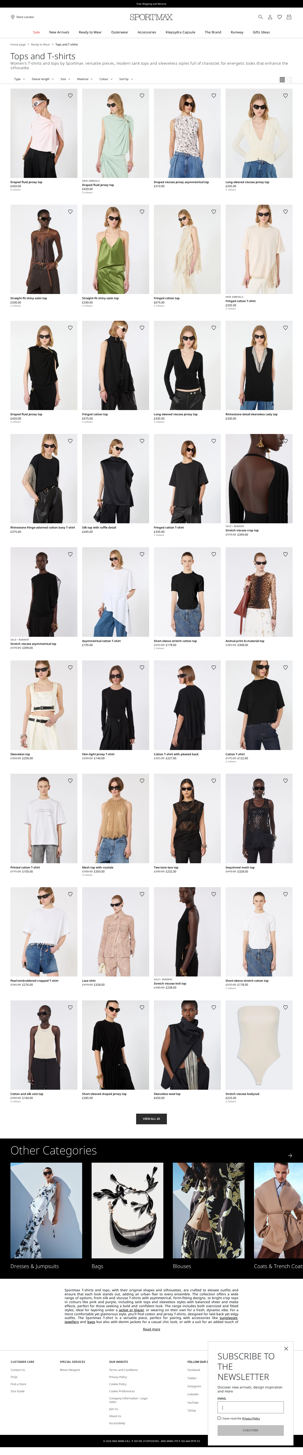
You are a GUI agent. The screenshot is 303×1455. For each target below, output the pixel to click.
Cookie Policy (117, 1384)
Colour (103, 79)
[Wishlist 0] (279, 17)
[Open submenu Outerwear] (131, 32)
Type (17, 79)
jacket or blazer (131, 1310)
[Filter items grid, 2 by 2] (290, 80)
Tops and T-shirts (66, 44)
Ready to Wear (40, 44)
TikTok (191, 1411)
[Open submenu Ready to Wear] (105, 32)
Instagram (194, 1386)
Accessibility (117, 1423)
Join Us (113, 1409)
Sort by (124, 79)
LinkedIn (193, 1394)
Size (63, 79)
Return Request (70, 1370)
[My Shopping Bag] (289, 17)
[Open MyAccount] (274, 17)
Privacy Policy (118, 1377)
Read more (151, 1329)
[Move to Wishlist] (70, 95)
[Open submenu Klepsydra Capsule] (198, 32)
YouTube (193, 1403)
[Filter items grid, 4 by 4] (282, 80)
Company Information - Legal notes (128, 1400)
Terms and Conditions (123, 1370)
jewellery (72, 1321)
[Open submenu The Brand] (224, 32)
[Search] (260, 17)
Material (82, 79)
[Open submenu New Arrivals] (72, 32)
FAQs (14, 1377)
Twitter (192, 1378)
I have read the (241, 1418)
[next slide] (290, 1155)
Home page (18, 44)
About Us (115, 1416)
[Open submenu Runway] (246, 32)
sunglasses (228, 1317)
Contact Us (18, 1370)
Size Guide (18, 1391)
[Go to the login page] (270, 17)
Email (222, 1398)
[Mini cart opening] (294, 17)
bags (91, 1321)
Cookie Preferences (122, 1391)
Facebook (193, 1370)
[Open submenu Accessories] (159, 32)
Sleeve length (40, 79)
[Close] (286, 1348)
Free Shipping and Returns (151, 3)
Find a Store (18, 1384)
